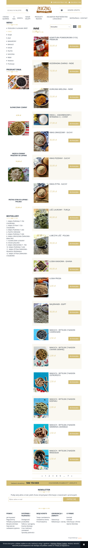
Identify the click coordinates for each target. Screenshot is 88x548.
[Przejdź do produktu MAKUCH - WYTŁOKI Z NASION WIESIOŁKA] (41, 460)
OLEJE (10, 35)
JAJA (9, 38)
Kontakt (69, 517)
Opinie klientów (72, 524)
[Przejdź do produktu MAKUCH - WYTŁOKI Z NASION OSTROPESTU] (41, 382)
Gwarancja (55, 520)
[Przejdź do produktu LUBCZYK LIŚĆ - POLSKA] (41, 244)
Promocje (11, 64)
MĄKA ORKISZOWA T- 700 (17, 245)
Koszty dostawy (26, 526)
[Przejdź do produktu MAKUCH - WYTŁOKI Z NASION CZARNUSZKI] (41, 334)
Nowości (11, 61)
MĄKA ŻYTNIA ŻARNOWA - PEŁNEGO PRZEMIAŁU (17, 250)
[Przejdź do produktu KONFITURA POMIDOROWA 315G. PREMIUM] (41, 46)
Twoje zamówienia (43, 517)
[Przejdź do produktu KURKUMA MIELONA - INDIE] (41, 98)
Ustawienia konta (42, 520)
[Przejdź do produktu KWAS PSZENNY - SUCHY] (41, 167)
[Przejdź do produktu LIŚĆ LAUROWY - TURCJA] (41, 219)
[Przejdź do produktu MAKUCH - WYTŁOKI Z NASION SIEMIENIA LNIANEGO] (41, 434)
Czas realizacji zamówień (26, 529)
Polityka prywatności (13, 522)
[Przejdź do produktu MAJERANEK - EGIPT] (41, 313)
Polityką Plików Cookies (59, 543)
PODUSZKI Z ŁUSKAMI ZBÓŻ (17, 28)
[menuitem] (5, 18)
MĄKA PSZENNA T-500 (16, 234)
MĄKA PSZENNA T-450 (16, 230)
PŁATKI (10, 51)
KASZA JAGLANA (14, 243)
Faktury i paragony (28, 524)
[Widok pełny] (79, 26)
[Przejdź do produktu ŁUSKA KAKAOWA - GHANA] (41, 266)
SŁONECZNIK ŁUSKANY (16, 241)
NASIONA (11, 54)
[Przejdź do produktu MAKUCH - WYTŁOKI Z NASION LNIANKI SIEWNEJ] (41, 356)
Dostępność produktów (25, 521)
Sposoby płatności (27, 532)
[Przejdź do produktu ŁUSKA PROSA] (41, 287)
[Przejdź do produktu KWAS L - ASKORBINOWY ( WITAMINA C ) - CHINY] (41, 119)
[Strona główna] (44, 9)
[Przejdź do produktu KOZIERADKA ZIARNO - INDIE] (41, 72)
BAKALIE (11, 44)
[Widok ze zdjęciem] (74, 26)
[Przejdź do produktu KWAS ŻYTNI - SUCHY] (41, 193)
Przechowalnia (41, 522)
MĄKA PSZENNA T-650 (17, 247)
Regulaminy (10, 520)
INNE (10, 31)
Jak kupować (10, 517)
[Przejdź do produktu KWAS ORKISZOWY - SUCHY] (41, 141)
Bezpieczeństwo (12, 524)
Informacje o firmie (73, 522)
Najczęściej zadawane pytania (13, 527)
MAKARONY (12, 41)
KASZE (10, 48)
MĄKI (9, 57)
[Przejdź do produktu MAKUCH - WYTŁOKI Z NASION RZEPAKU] (41, 408)
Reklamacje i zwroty (59, 522)
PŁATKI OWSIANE (14, 232)
